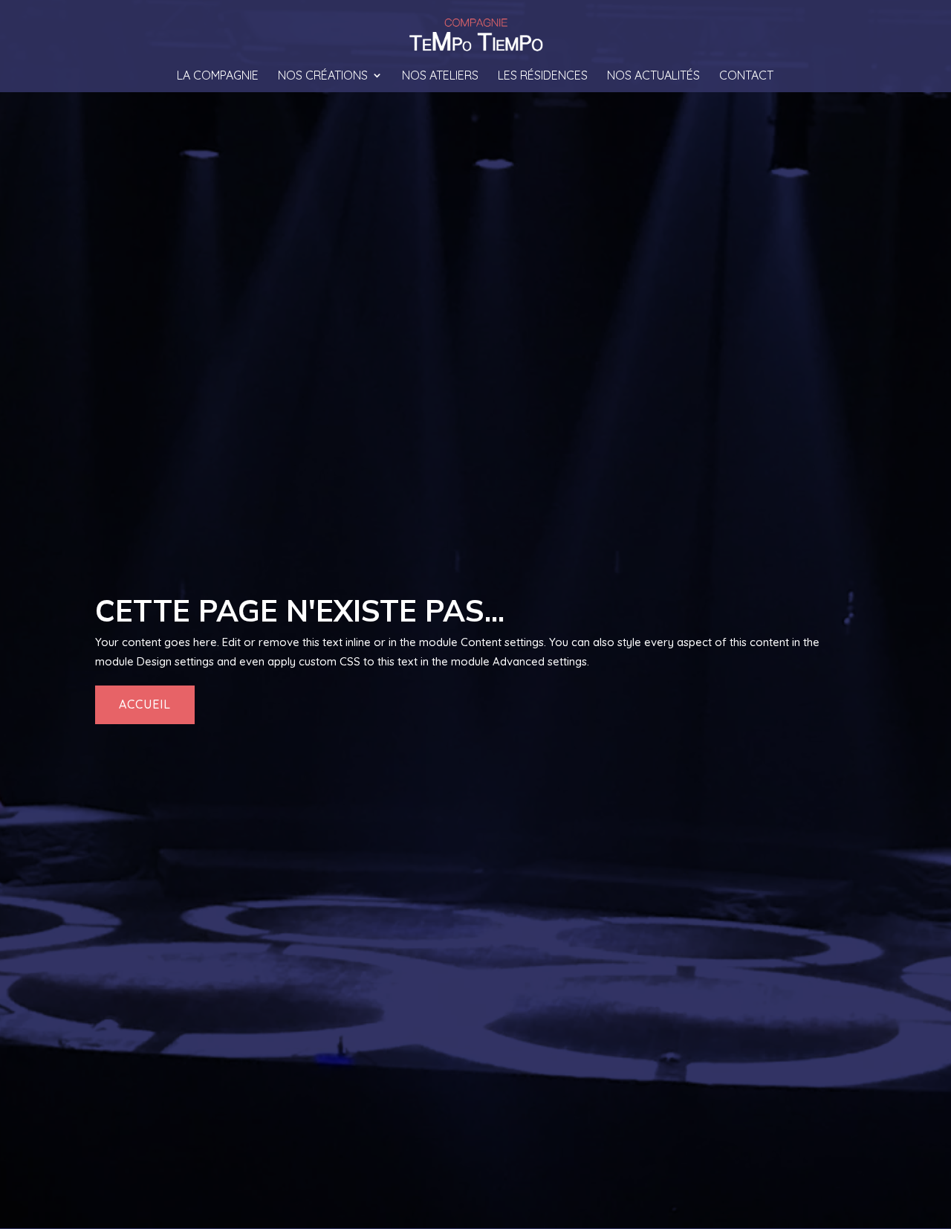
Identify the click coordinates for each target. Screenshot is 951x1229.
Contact (746, 76)
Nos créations (323, 76)
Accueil (145, 704)
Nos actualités (653, 76)
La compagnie (218, 76)
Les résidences (543, 76)
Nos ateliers (440, 76)
